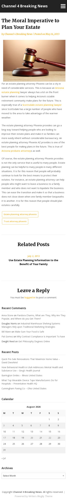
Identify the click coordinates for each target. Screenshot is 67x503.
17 (4, 437)
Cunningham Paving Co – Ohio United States (24, 388)
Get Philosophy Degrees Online (34, 341)
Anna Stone (7, 315)
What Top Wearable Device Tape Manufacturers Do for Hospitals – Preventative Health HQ (30, 382)
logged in (29, 297)
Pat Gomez (7, 336)
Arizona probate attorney (16, 150)
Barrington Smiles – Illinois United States (22, 375)
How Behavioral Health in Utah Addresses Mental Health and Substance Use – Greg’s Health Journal (32, 369)
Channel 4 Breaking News (25, 5)
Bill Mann (6, 331)
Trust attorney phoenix (15, 221)
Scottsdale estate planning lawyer (42, 104)
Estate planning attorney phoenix (20, 214)
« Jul (4, 458)
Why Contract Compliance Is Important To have (41, 336)
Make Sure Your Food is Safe (29, 331)
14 (41, 431)
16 (59, 431)
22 (50, 437)
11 (13, 431)
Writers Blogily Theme (41, 496)
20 (32, 437)
